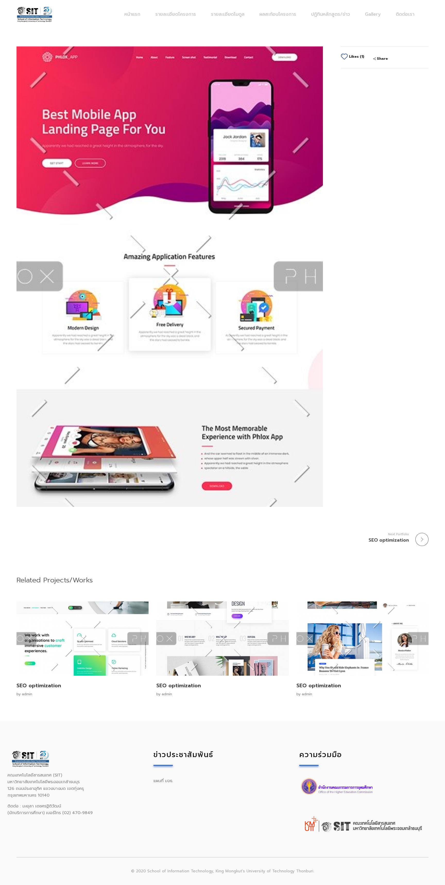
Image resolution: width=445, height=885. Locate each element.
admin (27, 694)
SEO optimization (38, 685)
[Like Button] (344, 56)
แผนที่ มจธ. (163, 781)
